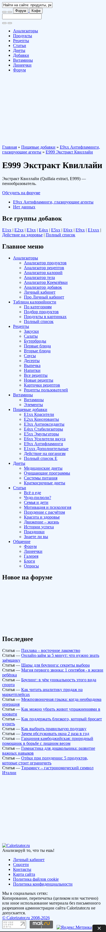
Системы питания (40, 478)
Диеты (19, 50)
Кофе (36, 11)
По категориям (38, 307)
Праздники (34, 531)
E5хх (55, 230)
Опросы (31, 566)
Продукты (22, 35)
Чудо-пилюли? (37, 497)
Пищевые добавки (38, 147)
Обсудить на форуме (21, 192)
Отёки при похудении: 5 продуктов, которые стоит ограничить (45, 760)
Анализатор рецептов (44, 267)
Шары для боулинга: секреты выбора (55, 665)
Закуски (31, 331)
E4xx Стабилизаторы (43, 429)
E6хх (68, 230)
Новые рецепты (38, 380)
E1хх (6, 230)
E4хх (43, 230)
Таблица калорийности (34, 302)
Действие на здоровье (22, 235)
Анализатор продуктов (45, 263)
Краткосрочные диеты (44, 483)
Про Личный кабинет (44, 297)
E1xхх (93, 230)
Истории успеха (39, 527)
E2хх (19, 230)
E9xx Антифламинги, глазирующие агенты (53, 202)
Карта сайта (24, 874)
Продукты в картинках (45, 316)
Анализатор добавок (43, 287)
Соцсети (21, 864)
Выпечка (32, 365)
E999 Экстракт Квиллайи (69, 152)
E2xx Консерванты (41, 419)
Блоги (29, 561)
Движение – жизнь (41, 522)
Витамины (23, 60)
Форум (20, 11)
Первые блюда (37, 346)
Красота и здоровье (42, 517)
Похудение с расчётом (44, 512)
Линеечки (22, 65)
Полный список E (40, 458)
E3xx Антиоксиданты (44, 424)
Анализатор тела (39, 277)
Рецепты (21, 40)
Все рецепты (36, 375)
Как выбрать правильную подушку (53, 728)
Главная (9, 147)
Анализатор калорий (43, 272)
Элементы (33, 404)
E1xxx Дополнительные (46, 448)
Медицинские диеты (43, 468)
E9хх (80, 230)
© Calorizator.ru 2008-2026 (26, 917)
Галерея (31, 556)
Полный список (60, 235)
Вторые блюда (37, 351)
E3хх (31, 230)
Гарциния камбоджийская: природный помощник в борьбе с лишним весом (47, 741)
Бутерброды (35, 341)
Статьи (19, 45)
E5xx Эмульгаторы (41, 434)
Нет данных (24, 207)
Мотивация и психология (47, 507)
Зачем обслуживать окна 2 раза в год (55, 733)
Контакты (22, 869)
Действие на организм (45, 453)
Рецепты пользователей (46, 390)
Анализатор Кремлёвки (46, 282)
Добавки (21, 55)
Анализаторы (25, 31)
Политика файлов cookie (36, 879)
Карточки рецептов (42, 385)
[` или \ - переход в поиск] (4, 12)
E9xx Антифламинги (43, 443)
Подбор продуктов (41, 311)
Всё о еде (32, 492)
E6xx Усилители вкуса (45, 439)
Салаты (31, 336)
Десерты (32, 360)
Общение (21, 541)
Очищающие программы (47, 473)
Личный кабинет (39, 292)
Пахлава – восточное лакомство (50, 650)
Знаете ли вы (36, 536)
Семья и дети (36, 502)
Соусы (30, 355)
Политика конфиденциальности (43, 884)
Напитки (32, 370)
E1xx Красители (39, 414)
